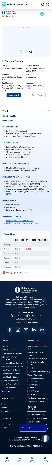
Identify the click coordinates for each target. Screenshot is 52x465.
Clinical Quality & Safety (10, 377)
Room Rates (32, 368)
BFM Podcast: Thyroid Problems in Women (22, 223)
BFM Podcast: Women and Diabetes (19, 221)
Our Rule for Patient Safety (37, 398)
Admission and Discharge (37, 358)
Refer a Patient (37, 95)
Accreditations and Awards (11, 353)
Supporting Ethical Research (12, 363)
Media (3, 404)
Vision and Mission (8, 350)
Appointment (14, 95)
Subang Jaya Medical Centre (17, 273)
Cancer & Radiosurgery (36, 415)
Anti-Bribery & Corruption (11, 374)
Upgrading (31, 394)
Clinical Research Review (10, 370)
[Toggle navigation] (47, 14)
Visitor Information (34, 375)
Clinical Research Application (12, 367)
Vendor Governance (9, 388)
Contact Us (5, 424)
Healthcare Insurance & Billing (38, 372)
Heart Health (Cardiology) (37, 418)
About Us (4, 346)
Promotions (5, 411)
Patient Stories (33, 391)
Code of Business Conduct (11, 384)
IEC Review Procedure (9, 381)
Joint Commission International (26, 322)
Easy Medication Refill (35, 401)
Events (4, 408)
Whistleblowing (7, 391)
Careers (4, 428)
